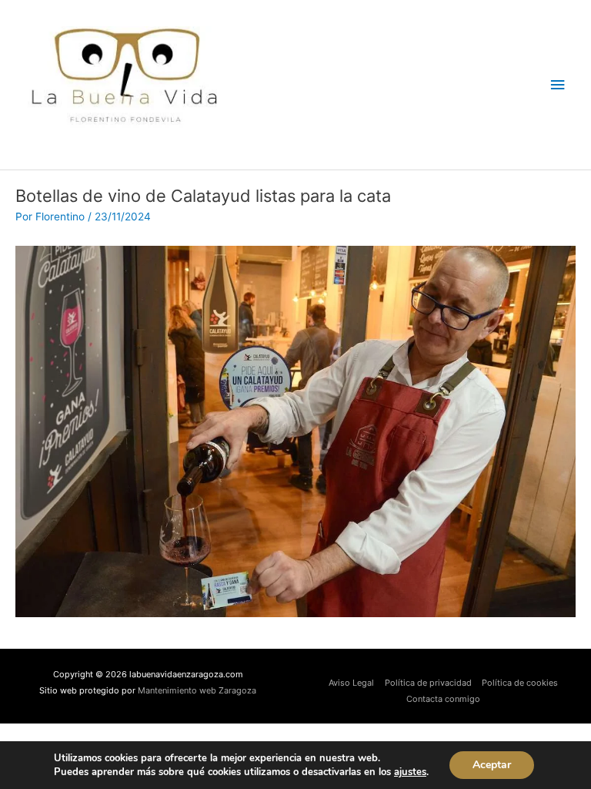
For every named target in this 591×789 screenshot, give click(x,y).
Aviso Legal (351, 682)
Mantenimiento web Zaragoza (197, 690)
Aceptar (491, 764)
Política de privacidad (428, 682)
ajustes (410, 772)
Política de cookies (520, 682)
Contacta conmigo (443, 698)
